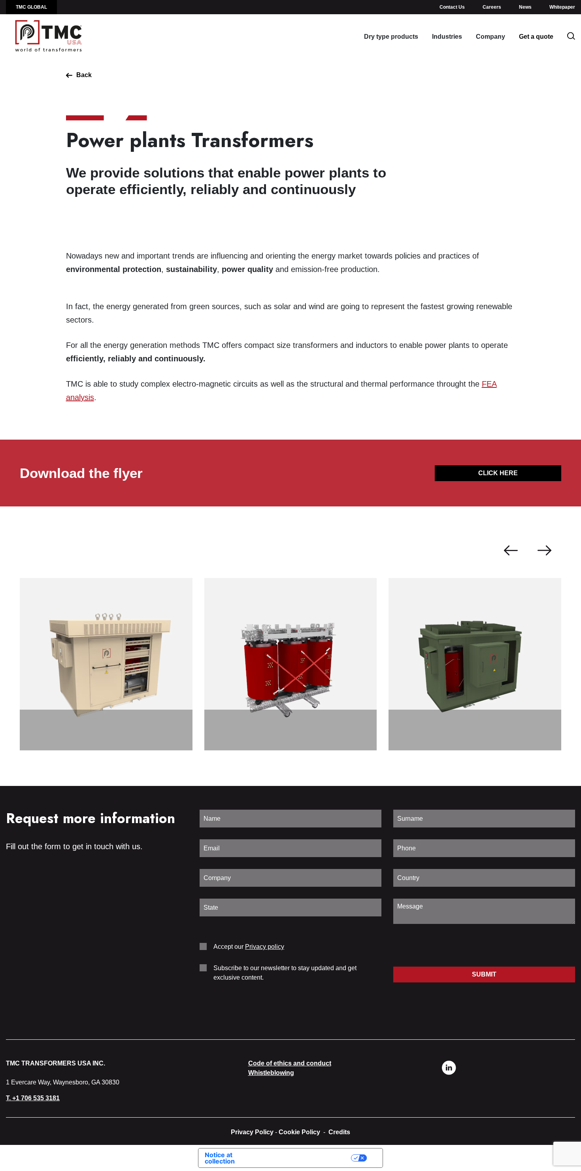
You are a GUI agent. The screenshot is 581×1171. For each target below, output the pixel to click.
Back (84, 75)
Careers (492, 7)
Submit (484, 974)
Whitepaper (562, 7)
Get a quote (536, 36)
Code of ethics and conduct (289, 1063)
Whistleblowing (271, 1072)
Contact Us (452, 7)
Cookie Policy (299, 1132)
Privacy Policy (252, 1132)
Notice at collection (220, 1158)
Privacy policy (264, 946)
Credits (339, 1132)
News (525, 7)
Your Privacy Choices (307, 1158)
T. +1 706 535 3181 (33, 1098)
